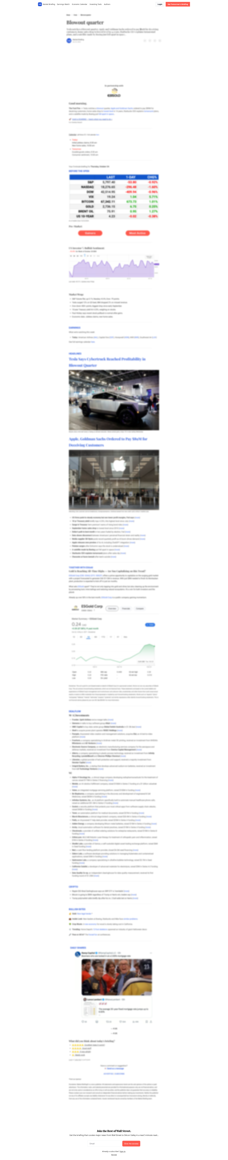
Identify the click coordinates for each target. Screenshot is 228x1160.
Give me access (131, 1143)
